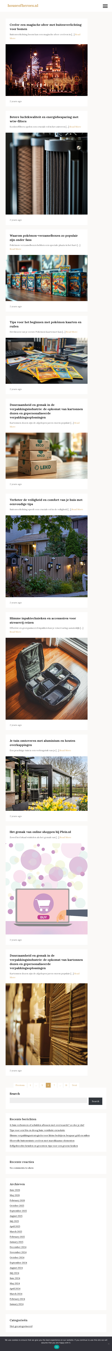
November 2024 (18, 1252)
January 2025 (16, 1241)
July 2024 (14, 1273)
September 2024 (18, 1262)
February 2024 (17, 1299)
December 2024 (18, 1247)
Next (74, 1085)
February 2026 (17, 1200)
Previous (20, 1085)
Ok (56, 1347)
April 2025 (15, 1226)
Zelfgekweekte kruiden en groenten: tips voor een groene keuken (44, 1145)
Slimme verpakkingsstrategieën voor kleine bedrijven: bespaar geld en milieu (50, 1135)
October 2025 (17, 1205)
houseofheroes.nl (23, 5)
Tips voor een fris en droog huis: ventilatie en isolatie (37, 1130)
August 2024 (16, 1267)
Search (15, 1094)
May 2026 (15, 1195)
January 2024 (16, 1304)
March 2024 (16, 1293)
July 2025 (14, 1221)
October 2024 (17, 1257)
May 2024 (15, 1283)
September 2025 (18, 1210)
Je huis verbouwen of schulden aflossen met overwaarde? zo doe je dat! (47, 1125)
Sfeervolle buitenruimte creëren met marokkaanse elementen (42, 1140)
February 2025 (17, 1236)
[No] (108, 1343)
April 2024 (15, 1288)
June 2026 (15, 1190)
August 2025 (16, 1216)
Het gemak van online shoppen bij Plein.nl (40, 832)
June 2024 (15, 1278)
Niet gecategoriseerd (21, 1326)
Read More (75, 126)
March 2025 (16, 1231)
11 (66, 1085)
